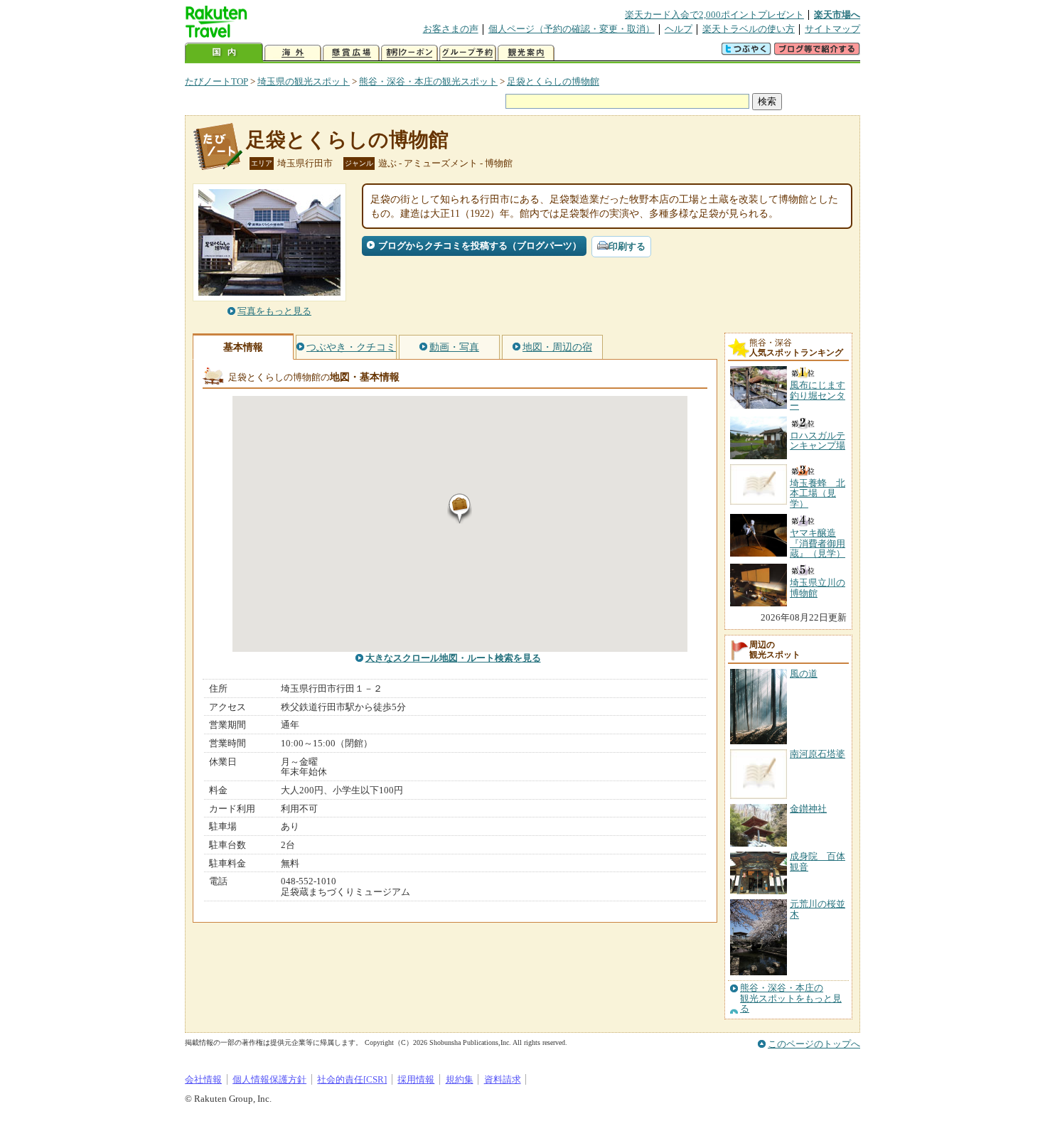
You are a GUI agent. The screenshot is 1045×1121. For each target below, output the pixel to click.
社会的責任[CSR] (352, 1079)
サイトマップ (832, 28)
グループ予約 (467, 53)
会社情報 (203, 1079)
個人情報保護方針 (269, 1079)
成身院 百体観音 (817, 861)
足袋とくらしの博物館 (553, 81)
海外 (292, 53)
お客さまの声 (450, 28)
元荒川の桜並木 (817, 909)
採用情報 (415, 1079)
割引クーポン (409, 53)
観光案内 (526, 53)
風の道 (804, 673)
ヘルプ (678, 28)
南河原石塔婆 (817, 754)
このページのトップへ (814, 1044)
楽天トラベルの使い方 (748, 28)
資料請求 (502, 1079)
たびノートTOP (216, 81)
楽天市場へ (837, 14)
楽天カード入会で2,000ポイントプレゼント (714, 14)
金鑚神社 (808, 808)
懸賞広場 (351, 53)
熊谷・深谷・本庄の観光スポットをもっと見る (791, 998)
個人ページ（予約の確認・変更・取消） (571, 28)
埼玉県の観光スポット (303, 81)
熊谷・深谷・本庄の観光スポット (428, 81)
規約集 (459, 1079)
